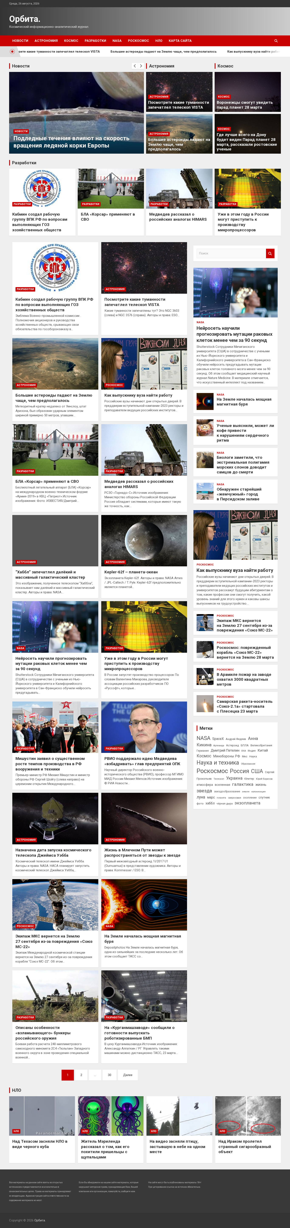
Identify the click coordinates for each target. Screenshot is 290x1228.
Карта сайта (180, 41)
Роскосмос (138, 41)
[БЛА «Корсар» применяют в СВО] (55, 450)
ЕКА (243, 750)
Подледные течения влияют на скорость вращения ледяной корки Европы (62, 142)
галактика (242, 784)
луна (201, 797)
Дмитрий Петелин (225, 750)
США (257, 771)
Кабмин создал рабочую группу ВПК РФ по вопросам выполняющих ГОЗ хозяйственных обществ (39, 222)
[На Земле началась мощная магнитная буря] (144, 905)
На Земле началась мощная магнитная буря (244, 402)
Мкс (244, 756)
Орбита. (25, 19)
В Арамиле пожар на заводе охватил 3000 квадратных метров (244, 679)
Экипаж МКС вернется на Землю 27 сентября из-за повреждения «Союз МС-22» (53, 941)
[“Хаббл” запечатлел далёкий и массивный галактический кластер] (55, 541)
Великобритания (261, 745)
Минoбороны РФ (226, 756)
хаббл (210, 803)
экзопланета (247, 803)
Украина (234, 778)
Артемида (218, 745)
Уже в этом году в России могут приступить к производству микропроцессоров (243, 222)
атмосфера (205, 785)
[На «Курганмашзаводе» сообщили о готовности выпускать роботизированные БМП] (144, 996)
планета (221, 797)
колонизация (258, 791)
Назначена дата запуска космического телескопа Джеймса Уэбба (53, 853)
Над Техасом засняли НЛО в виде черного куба (40, 1144)
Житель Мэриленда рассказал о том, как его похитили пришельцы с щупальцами (105, 1149)
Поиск (270, 253)
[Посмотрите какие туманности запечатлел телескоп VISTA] (144, 268)
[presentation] (135, 66)
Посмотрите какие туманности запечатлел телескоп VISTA (178, 105)
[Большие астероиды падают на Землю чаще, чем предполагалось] (55, 364)
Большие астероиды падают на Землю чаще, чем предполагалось (120, 51)
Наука (253, 756)
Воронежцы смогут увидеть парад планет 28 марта (245, 105)
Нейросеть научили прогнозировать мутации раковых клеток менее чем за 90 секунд (51, 663)
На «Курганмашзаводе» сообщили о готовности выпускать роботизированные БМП (139, 1032)
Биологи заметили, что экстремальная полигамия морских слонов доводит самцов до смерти (243, 464)
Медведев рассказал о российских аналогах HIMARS (178, 217)
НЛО (158, 41)
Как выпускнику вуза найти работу (211, 51)
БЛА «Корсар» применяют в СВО (47, 481)
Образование (248, 763)
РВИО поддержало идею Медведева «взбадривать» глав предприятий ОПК (142, 761)
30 (109, 1075)
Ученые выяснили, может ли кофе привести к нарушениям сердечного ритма (245, 432)
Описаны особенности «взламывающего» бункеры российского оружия (42, 1032)
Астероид (232, 745)
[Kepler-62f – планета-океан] (144, 541)
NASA (117, 41)
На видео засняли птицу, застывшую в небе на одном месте (177, 1146)
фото (200, 803)
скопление (250, 797)
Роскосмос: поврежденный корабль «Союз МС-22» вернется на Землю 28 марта (245, 652)
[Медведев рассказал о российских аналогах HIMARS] (144, 450)
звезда (204, 791)
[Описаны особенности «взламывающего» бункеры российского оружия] (55, 996)
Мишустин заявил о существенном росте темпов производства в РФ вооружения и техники (50, 763)
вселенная (222, 784)
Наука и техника (218, 762)
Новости (20, 41)
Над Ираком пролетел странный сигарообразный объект (244, 1146)
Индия (252, 750)
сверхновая (234, 797)
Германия (203, 750)
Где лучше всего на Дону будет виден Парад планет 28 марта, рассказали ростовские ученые (247, 142)
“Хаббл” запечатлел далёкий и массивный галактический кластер (50, 575)
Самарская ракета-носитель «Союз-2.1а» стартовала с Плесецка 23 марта (245, 706)
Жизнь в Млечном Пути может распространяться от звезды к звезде (142, 853)
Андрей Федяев (236, 739)
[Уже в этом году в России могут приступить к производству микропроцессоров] (144, 627)
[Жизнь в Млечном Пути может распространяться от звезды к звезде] (144, 819)
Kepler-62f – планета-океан (131, 572)
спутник (264, 797)
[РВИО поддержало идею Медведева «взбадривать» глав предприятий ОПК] (144, 727)
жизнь (260, 784)
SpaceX (218, 739)
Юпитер (249, 778)
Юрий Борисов (264, 778)
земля (245, 791)
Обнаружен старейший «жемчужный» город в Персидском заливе (239, 494)
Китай (263, 750)
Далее (127, 1075)
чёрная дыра (225, 803)
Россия (239, 771)
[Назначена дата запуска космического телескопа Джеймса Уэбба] (55, 819)
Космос (71, 41)
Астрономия (46, 41)
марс (211, 797)
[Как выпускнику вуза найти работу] (144, 364)
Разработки (95, 41)
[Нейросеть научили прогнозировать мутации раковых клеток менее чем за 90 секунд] (55, 627)
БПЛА (245, 745)
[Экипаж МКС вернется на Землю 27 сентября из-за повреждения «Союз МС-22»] (55, 905)
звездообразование (227, 791)
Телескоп (219, 778)
